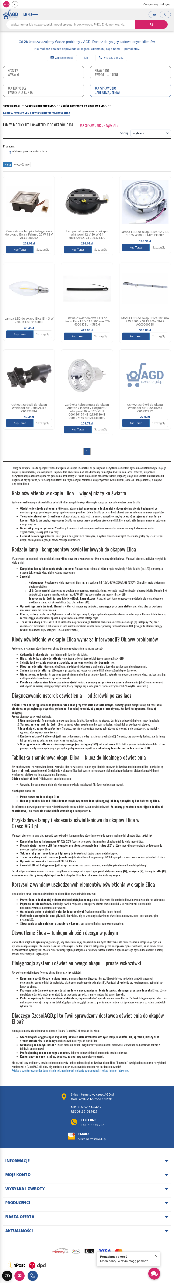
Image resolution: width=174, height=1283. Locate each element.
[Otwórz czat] (154, 1274)
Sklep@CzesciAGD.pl (92, 1139)
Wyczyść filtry (21, 164)
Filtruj (7, 164)
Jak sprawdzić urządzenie (99, 125)
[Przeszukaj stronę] (151, 24)
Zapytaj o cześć (64, 57)
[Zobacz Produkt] (29, 201)
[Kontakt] (19, 1276)
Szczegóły (42, 249)
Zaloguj (165, 4)
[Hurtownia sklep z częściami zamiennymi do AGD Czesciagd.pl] (10, 14)
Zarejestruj (150, 4)
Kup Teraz (20, 249)
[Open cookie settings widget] (7, 1276)
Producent (9, 146)
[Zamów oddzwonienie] (33, 1276)
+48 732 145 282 (113, 57)
